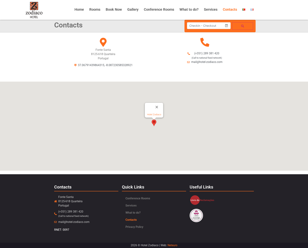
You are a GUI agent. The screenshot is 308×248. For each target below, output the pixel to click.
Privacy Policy (134, 227)
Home (79, 9)
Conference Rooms (159, 9)
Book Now (114, 9)
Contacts (230, 9)
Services (210, 9)
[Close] (157, 107)
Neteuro (172, 245)
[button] (154, 123)
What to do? (189, 9)
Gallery (132, 9)
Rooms (94, 9)
